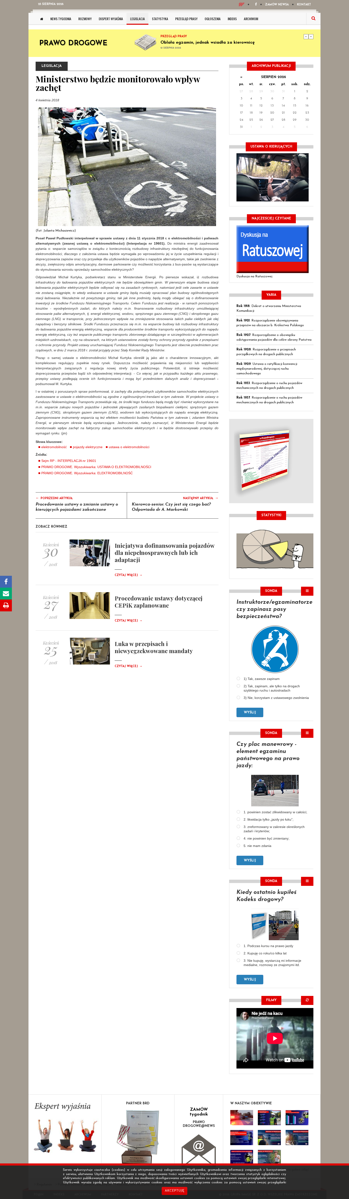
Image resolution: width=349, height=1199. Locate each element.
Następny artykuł (200, 498)
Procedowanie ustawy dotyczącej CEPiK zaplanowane (159, 601)
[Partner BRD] (138, 1137)
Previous (306, 36)
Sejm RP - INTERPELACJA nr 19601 (68, 461)
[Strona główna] (42, 19)
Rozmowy (85, 18)
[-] (269, 1117)
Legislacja (137, 18)
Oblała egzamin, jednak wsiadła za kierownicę (207, 43)
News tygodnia (60, 18)
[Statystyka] (274, 548)
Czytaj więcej (128, 575)
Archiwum (251, 18)
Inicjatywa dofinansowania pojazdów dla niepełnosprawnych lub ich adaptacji (164, 552)
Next (311, 36)
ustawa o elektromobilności (129, 447)
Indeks (232, 18)
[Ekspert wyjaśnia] (65, 1129)
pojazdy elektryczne (88, 447)
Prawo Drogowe (73, 43)
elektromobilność (54, 447)
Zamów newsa (277, 4)
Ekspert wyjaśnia (111, 18)
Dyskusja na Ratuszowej (254, 276)
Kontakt (304, 4)
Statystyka (160, 18)
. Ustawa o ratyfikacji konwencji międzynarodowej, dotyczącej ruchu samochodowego (266, 368)
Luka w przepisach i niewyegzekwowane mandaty (154, 647)
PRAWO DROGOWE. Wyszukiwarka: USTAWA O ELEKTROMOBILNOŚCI (96, 467)
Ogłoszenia (213, 18)
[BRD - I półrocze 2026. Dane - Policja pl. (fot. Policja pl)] (241, 1117)
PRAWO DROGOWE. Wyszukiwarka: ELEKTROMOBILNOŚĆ (87, 473)
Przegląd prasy (186, 18)
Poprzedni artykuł (54, 498)
